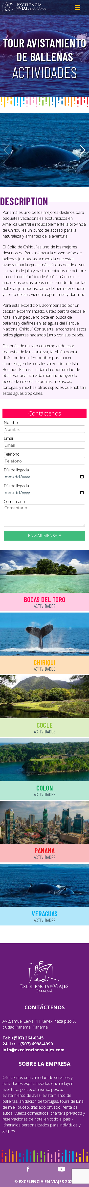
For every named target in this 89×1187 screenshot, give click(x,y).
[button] (82, 150)
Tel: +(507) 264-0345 (23, 1038)
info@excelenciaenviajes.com (33, 1050)
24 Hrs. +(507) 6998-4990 (27, 1044)
